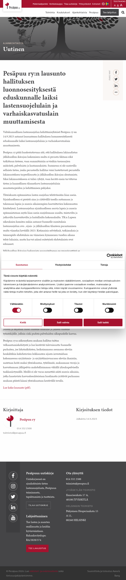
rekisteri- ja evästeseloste (44, 571)
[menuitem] (40, 4)
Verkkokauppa (56, 3)
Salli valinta (63, 322)
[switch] (47, 310)
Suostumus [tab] (22, 264)
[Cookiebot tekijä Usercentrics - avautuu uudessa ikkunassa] (109, 256)
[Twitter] (116, 79)
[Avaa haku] (122, 12)
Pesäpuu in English (103, 3)
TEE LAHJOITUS (37, 548)
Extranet (96, 3)
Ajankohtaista (79, 12)
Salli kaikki (103, 322)
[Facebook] (116, 72)
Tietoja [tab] (104, 264)
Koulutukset (63, 12)
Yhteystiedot (85, 3)
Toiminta (50, 12)
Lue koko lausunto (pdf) (16, 388)
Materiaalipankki (40, 3)
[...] (116, 92)
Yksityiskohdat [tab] (63, 264)
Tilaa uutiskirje (70, 3)
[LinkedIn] (116, 85)
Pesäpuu (12, 6)
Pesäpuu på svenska (107, 3)
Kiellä (23, 322)
